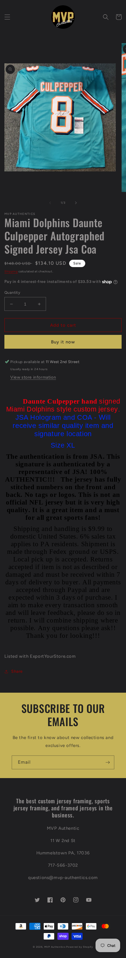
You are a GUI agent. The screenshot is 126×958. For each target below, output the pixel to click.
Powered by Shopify (79, 946)
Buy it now (63, 342)
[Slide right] (75, 202)
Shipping (11, 271)
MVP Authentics (55, 946)
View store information (33, 377)
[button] (7, 17)
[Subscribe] (107, 762)
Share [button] (17, 671)
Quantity (12, 292)
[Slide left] (50, 202)
